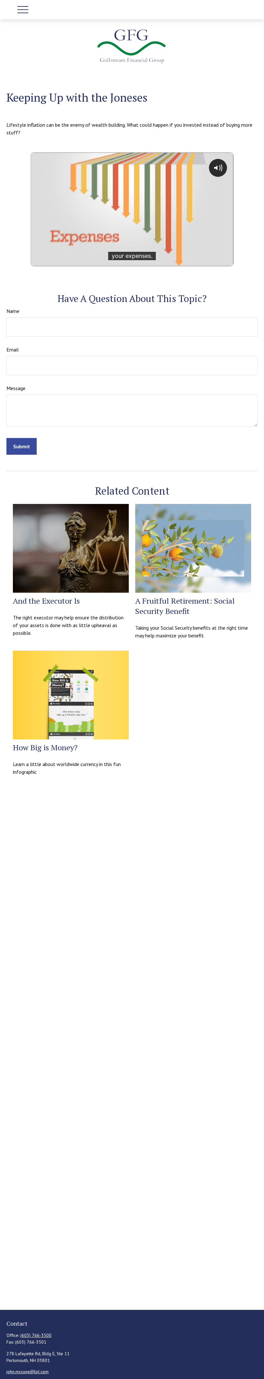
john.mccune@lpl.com (27, 1371)
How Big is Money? (45, 747)
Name (12, 311)
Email (12, 349)
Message (15, 388)
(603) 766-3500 (36, 1335)
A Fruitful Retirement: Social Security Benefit (185, 606)
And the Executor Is (46, 601)
